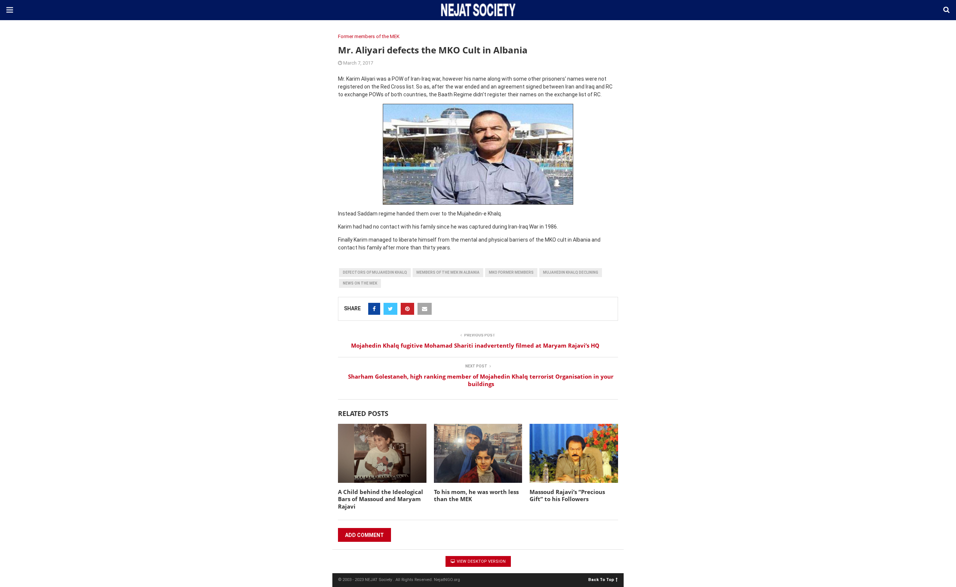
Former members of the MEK (369, 36)
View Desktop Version (481, 561)
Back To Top (601, 579)
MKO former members (511, 272)
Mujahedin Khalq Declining (570, 272)
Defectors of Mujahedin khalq (375, 272)
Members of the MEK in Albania (447, 272)
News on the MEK (360, 283)
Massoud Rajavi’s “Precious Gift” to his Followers (567, 495)
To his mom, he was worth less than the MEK (476, 495)
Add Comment (364, 535)
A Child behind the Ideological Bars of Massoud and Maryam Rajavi (380, 499)
